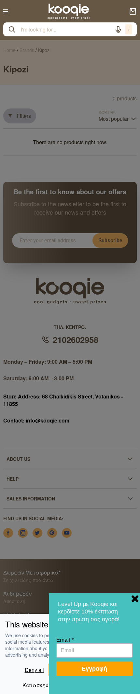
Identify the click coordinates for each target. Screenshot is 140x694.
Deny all (34, 670)
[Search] (12, 29)
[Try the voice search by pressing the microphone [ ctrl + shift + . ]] (118, 29)
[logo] (69, 11)
